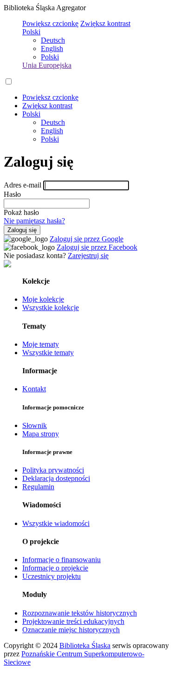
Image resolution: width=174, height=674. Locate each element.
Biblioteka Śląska (84, 645)
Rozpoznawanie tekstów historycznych (79, 613)
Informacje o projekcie (55, 568)
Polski (31, 32)
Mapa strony (40, 434)
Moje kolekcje (43, 299)
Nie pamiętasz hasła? (34, 221)
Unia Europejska (46, 65)
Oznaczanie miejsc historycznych (71, 630)
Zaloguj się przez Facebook (97, 247)
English (52, 48)
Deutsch (53, 40)
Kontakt (34, 389)
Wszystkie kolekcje (50, 307)
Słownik (34, 425)
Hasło (12, 194)
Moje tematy (40, 344)
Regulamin (38, 487)
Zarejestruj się (88, 255)
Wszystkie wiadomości (56, 523)
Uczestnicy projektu (51, 576)
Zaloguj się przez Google (86, 239)
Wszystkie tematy (48, 352)
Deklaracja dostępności (56, 478)
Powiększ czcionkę (50, 23)
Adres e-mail (22, 185)
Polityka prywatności (53, 470)
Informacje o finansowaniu (61, 560)
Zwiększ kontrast (105, 23)
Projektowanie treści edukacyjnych (73, 621)
